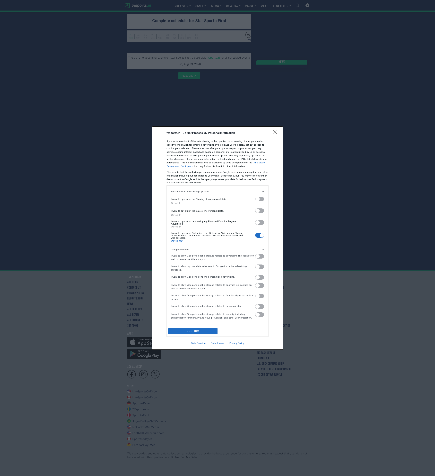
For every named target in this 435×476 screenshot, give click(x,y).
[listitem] (217, 191)
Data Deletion (198, 343)
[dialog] (217, 238)
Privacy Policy (236, 343)
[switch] (259, 199)
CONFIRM (193, 331)
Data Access (217, 343)
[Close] (276, 133)
